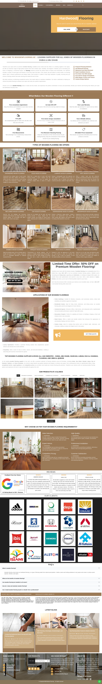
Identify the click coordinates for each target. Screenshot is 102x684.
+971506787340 (59, 668)
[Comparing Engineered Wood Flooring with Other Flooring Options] (19, 624)
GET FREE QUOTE (91, 334)
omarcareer (41, 635)
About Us (30, 671)
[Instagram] (83, 1)
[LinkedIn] (78, 1)
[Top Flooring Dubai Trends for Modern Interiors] (83, 622)
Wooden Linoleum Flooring (41, 660)
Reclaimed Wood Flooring (14, 211)
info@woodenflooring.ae (13, 670)
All (18, 375)
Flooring (40, 5)
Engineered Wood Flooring (14, 173)
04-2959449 (10, 667)
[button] (83, 5)
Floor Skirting (49, 5)
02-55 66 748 (58, 671)
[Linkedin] (32, 668)
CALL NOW (67, 29)
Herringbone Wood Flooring (63, 211)
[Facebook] (73, 1)
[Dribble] (81, 1)
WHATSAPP (86, 29)
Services (58, 5)
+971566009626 (11, 665)
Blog (64, 5)
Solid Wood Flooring (38, 173)
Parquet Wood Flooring (39, 249)
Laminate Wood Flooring (63, 173)
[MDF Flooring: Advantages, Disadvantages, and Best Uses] (51, 622)
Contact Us (70, 5)
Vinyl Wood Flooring (87, 173)
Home (35, 5)
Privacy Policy (31, 673)
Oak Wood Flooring (39, 211)
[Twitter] (76, 1)
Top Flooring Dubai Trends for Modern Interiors (82, 630)
